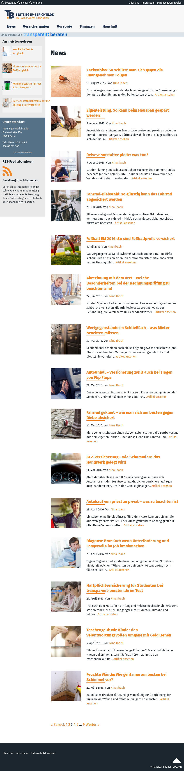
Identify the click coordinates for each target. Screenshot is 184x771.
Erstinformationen (22, 152)
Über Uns (134, 2)
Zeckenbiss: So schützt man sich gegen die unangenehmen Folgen (124, 73)
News (11, 26)
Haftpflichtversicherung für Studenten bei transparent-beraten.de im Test (124, 588)
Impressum (148, 2)
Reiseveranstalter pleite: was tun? (117, 154)
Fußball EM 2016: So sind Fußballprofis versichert (130, 238)
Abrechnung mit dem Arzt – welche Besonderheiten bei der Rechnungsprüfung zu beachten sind (128, 283)
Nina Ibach (120, 83)
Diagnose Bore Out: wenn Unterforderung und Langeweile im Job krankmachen (127, 543)
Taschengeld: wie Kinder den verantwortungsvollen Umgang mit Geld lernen (128, 632)
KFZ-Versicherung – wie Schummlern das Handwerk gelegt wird (123, 460)
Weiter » (92, 724)
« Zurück (58, 724)
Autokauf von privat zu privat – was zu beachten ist (132, 501)
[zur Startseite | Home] (31, 14)
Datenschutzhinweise (169, 2)
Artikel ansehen (165, 94)
